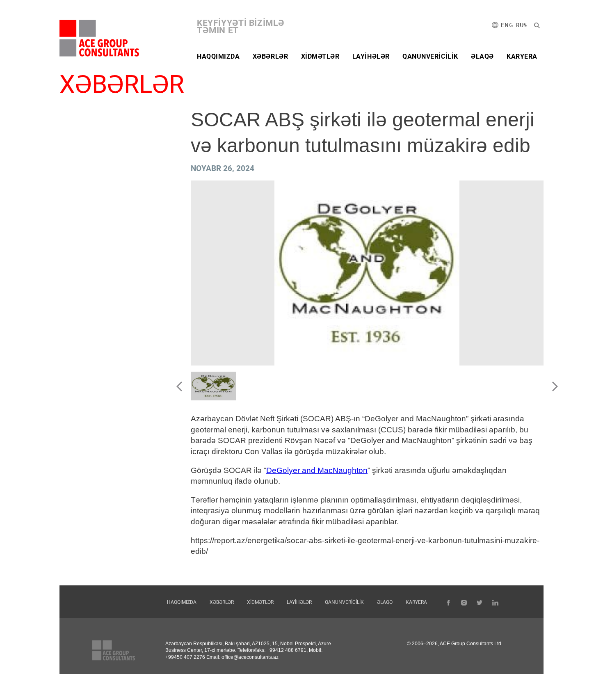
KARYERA (522, 56)
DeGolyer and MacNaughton (317, 470)
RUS (521, 26)
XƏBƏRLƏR (270, 56)
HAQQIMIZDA (218, 56)
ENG (507, 26)
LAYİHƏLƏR (371, 56)
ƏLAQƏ (482, 56)
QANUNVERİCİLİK (430, 56)
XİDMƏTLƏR (320, 56)
